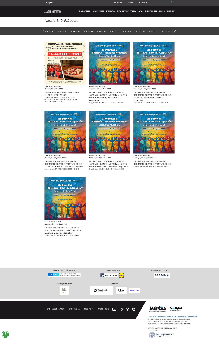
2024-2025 (75, 31)
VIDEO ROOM (88, 309)
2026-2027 (49, 31)
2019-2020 (140, 31)
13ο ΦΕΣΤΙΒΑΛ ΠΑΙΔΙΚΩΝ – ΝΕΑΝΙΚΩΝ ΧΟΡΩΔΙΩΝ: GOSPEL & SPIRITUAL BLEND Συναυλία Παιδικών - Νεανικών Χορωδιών (64, 164)
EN (51, 3)
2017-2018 (166, 31)
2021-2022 (114, 31)
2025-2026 (62, 31)
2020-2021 (127, 31)
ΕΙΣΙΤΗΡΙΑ (171, 11)
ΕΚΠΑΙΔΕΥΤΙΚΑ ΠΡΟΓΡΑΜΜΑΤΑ (130, 11)
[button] (5, 334)
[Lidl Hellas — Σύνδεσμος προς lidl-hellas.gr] (118, 274)
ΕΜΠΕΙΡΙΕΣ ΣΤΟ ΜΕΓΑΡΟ (155, 11)
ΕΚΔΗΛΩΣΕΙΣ (84, 11)
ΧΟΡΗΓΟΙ (130, 3)
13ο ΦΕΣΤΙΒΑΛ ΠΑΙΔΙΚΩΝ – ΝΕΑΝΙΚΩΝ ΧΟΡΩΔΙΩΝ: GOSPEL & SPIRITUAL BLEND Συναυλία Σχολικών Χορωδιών (63, 230)
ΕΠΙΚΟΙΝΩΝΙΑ (74, 309)
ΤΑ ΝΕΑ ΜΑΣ (143, 3)
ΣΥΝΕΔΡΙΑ (110, 11)
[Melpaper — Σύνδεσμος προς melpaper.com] (128, 274)
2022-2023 (101, 31)
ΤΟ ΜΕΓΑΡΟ (118, 3)
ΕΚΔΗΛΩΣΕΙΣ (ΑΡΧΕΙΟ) (56, 309)
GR (47, 3)
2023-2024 (88, 31)
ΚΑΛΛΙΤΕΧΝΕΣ (98, 11)
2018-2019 (153, 31)
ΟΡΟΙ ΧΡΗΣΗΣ (103, 309)
